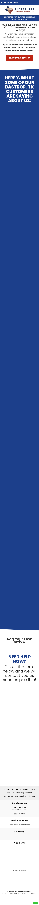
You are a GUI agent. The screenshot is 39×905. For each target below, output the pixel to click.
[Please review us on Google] (19, 879)
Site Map (31, 796)
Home (6, 789)
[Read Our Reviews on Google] (19, 853)
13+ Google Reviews (19, 870)
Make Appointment (24, 793)
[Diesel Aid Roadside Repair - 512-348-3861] (35, 903)
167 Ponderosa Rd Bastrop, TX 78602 (19, 808)
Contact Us (8, 796)
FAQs (33, 789)
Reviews (10, 793)
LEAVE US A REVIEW (19, 57)
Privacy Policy (20, 796)
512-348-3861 (9, 2)
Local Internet (32, 893)
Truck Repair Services (20, 789)
